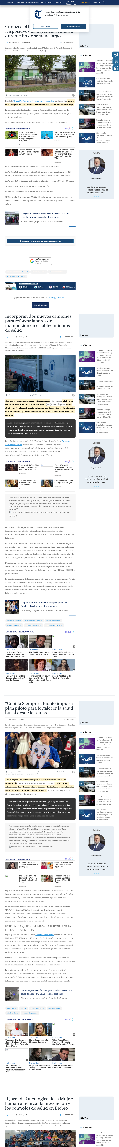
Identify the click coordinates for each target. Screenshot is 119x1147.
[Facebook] (26, 287)
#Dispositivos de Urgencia (16, 276)
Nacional (39, 3)
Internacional (30, 3)
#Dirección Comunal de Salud (17, 272)
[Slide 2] (96, 196)
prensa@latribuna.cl (57, 297)
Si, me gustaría (73, 26)
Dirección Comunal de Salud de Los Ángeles (33, 101)
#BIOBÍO (23, 1008)
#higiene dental (12, 1013)
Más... (96, 3)
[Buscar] (107, 2)
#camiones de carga (14, 625)
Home (10, 3)
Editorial (49, 3)
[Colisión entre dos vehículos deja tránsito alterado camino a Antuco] (87, 82)
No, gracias (45, 26)
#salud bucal (11, 1008)
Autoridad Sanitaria (44, 934)
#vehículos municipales (33, 621)
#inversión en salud (53, 621)
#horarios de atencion (57, 272)
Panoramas (85, 3)
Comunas (20, 3)
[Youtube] (68, 287)
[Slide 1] (94, 196)
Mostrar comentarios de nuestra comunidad (41, 241)
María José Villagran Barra (21, 42)
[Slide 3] (98, 196)
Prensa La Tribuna (18, 719)
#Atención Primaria (39, 272)
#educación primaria (30, 1013)
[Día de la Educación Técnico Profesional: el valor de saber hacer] (96, 165)
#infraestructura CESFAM (54, 625)
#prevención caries (37, 1008)
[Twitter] (40, 287)
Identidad (59, 3)
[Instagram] (54, 287)
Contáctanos (40, 305)
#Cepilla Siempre (54, 1008)
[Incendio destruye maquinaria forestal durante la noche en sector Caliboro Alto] (87, 123)
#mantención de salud (33, 625)
